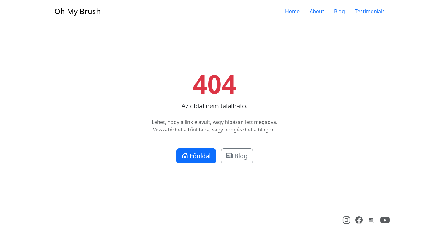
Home (292, 11)
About (317, 11)
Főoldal (199, 156)
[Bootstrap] (44, 221)
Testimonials (370, 11)
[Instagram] (346, 220)
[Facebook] (359, 220)
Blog (339, 11)
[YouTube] (385, 223)
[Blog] (371, 220)
